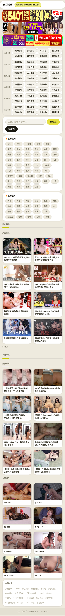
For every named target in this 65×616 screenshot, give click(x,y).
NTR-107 (39, 527)
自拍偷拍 (18, 56)
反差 (36, 149)
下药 (27, 211)
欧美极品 (30, 62)
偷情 (45, 149)
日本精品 (30, 56)
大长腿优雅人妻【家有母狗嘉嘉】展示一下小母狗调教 (16, 389)
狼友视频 (49, 598)
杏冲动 (49, 593)
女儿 (9, 170)
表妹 (9, 154)
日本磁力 (6, 478)
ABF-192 (38, 575)
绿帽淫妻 (55, 112)
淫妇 (18, 165)
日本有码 (30, 107)
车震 (36, 154)
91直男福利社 (18, 598)
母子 (27, 149)
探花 (18, 201)
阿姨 (55, 149)
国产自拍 (18, 67)
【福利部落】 (31, 593)
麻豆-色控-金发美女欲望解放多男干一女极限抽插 (16, 285)
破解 (27, 170)
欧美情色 (55, 78)
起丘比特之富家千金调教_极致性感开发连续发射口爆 (47, 258)
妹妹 (36, 165)
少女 (55, 181)
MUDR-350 (8, 575)
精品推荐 (55, 50)
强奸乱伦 (43, 62)
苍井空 (10, 176)
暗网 (9, 165)
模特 (29, 217)
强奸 (55, 154)
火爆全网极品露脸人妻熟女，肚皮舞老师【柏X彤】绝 (16, 416)
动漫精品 (18, 62)
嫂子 (9, 149)
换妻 (18, 154)
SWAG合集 (30, 602)
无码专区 (43, 101)
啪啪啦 (43, 588)
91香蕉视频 (10, 602)
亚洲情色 (55, 101)
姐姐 (36, 181)
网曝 (47, 144)
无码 (18, 170)
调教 (20, 176)
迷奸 (9, 211)
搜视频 (53, 122)
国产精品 (30, 89)
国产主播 (30, 101)
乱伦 (9, 144)
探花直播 (30, 112)
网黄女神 (43, 112)
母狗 (27, 160)
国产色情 (18, 50)
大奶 (40, 176)
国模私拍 (30, 78)
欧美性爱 (55, 96)
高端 (36, 201)
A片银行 (20, 602)
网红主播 (43, 78)
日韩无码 (55, 67)
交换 (36, 206)
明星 (45, 181)
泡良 (55, 201)
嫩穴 (9, 181)
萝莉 (18, 160)
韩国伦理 (18, 73)
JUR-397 (38, 502)
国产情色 (18, 78)
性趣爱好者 (19, 593)
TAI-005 (7, 502)
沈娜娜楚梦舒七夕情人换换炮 (16, 338)
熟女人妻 (18, 96)
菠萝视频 (51, 588)
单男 (27, 206)
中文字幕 (55, 62)
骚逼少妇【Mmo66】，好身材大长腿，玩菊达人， (48, 416)
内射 (36, 170)
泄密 (38, 144)
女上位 (30, 176)
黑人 (27, 165)
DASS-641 (8, 551)
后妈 (27, 181)
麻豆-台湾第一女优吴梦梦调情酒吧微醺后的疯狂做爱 (47, 285)
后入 (45, 154)
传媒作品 (18, 112)
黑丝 (18, 186)
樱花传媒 (40, 602)
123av (17, 588)
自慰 (9, 186)
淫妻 (45, 206)
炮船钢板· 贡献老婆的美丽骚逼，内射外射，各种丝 (46, 443)
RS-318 (7, 527)
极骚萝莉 (43, 67)
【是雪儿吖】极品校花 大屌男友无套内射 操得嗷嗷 (17, 470)
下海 (45, 211)
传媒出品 (55, 56)
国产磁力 (6, 363)
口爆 (36, 160)
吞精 (20, 217)
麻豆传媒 (6, 232)
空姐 (36, 186)
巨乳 (9, 160)
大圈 (27, 201)
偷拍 (27, 154)
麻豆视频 (25, 588)
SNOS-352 (39, 551)
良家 (45, 201)
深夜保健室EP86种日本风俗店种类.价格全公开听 (47, 312)
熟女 (18, 149)
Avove (10, 217)
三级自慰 (30, 67)
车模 (36, 211)
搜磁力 (11, 129)
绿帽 (9, 206)
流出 (49, 176)
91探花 (43, 50)
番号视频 (39, 598)
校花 (27, 186)
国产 (45, 160)
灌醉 (18, 211)
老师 (18, 181)
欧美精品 (30, 50)
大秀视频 (43, 89)
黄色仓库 (9, 588)
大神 (9, 201)
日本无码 (43, 73)
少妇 (45, 170)
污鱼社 (41, 593)
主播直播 (43, 56)
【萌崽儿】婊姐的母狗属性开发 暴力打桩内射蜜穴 (47, 470)
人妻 (55, 160)
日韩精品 (18, 84)
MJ (54, 206)
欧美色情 (55, 107)
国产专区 (18, 107)
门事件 (28, 144)
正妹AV (8, 598)
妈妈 (18, 144)
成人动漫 (55, 73)
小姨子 (46, 165)
